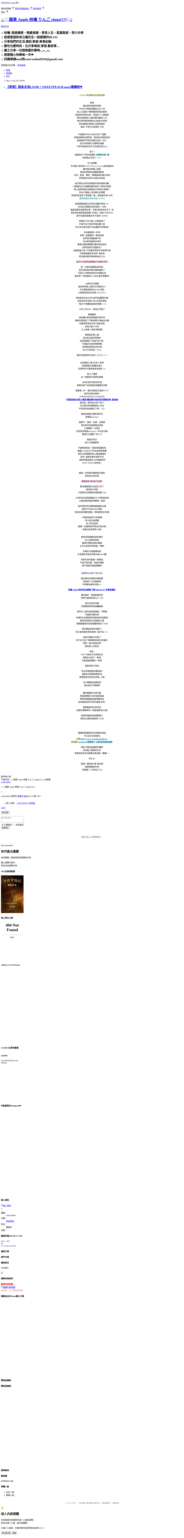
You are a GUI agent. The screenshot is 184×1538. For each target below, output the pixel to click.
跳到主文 (5, 26)
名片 (8, 76)
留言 (26, 796)
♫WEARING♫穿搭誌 (26, 803)
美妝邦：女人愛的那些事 (12, 1290)
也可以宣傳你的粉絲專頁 (8, 1246)
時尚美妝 (22, 65)
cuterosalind (6, 782)
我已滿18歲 (6, 1533)
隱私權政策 (106, 1503)
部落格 (9, 73)
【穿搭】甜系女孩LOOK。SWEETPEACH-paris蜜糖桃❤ (44, 87)
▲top (3, 808)
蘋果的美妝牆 (7, 1284)
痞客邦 (21, 796)
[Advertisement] (11, 1427)
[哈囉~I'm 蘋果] (2, 1244)
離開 (14, 1533)
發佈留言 (5, 828)
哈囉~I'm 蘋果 (5, 1241)
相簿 (8, 70)
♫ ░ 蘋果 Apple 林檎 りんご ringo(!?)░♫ (36, 19)
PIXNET (73, 1503)
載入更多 (5, 812)
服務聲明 (116, 1503)
